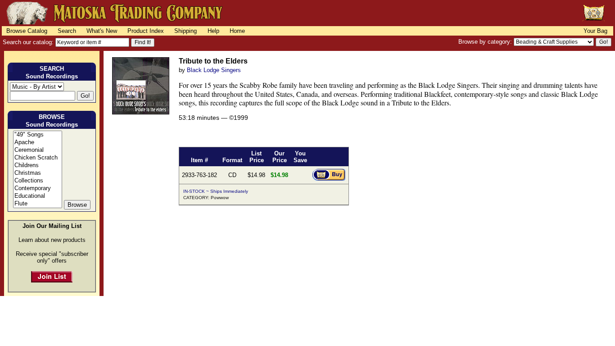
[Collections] (38, 181)
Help (213, 30)
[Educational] (38, 196)
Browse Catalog (26, 30)
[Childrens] (38, 165)
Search (67, 30)
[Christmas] (38, 173)
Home (237, 30)
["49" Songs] (38, 135)
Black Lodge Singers (214, 70)
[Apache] (38, 142)
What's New (101, 30)
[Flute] (38, 204)
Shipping (185, 30)
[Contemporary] (38, 188)
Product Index (145, 30)
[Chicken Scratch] (38, 158)
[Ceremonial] (38, 150)
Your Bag (595, 30)
